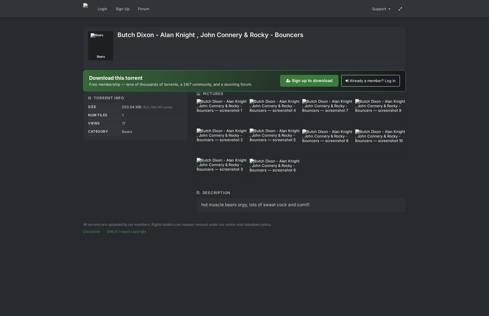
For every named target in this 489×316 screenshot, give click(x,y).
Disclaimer (91, 231)
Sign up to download (312, 80)
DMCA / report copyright (126, 231)
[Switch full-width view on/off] (400, 8)
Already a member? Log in (373, 80)
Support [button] (379, 9)
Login (102, 9)
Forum (143, 9)
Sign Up (123, 9)
